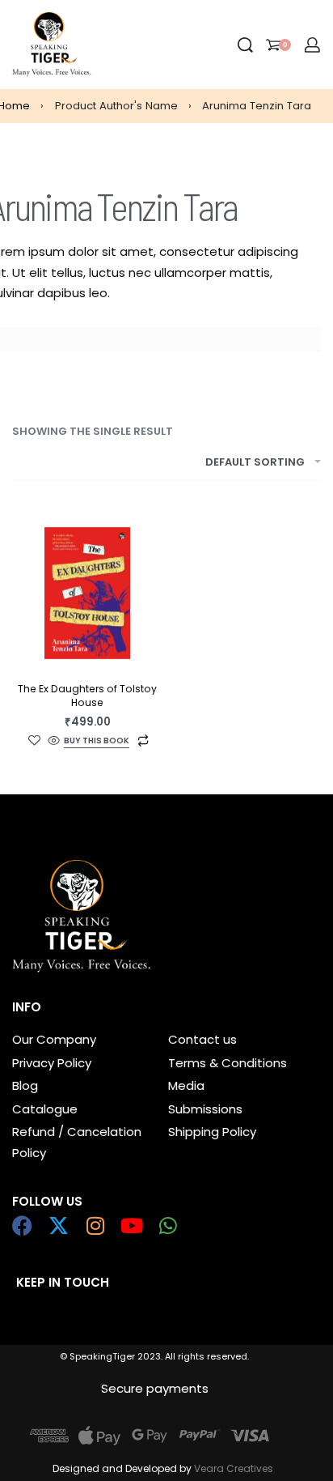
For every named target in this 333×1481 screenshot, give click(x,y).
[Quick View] (53, 741)
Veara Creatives (233, 1468)
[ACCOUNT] (312, 44)
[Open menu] (104, 44)
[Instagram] (95, 1225)
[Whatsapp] (168, 1225)
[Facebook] (22, 1225)
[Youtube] (131, 1225)
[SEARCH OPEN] (245, 44)
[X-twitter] (58, 1225)
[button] (96, 742)
